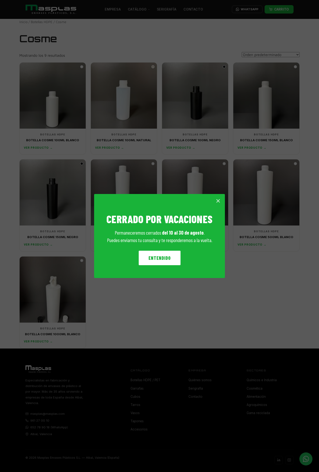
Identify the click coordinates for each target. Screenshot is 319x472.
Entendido (160, 258)
